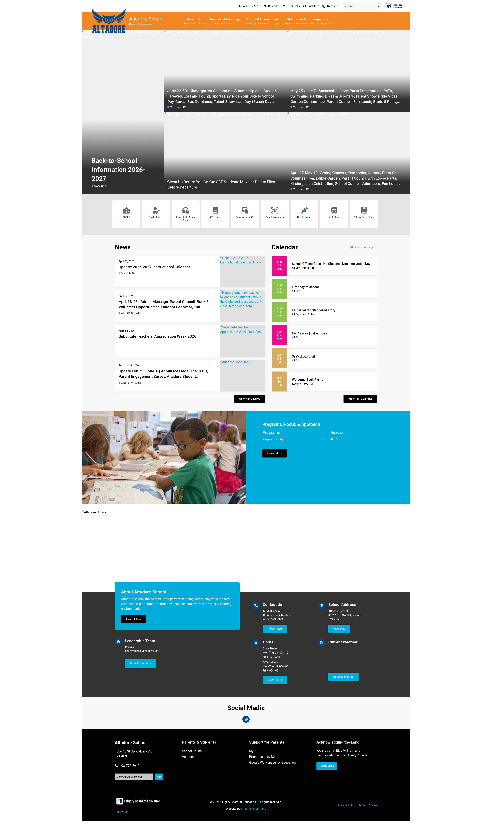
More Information (141, 663)
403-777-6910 (275, 611)
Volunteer (189, 757)
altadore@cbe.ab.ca (279, 615)
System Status (367, 805)
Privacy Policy (346, 805)
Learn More (274, 453)
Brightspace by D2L (263, 757)
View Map (339, 628)
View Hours (275, 680)
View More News (249, 398)
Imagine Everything (253, 808)
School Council (192, 751)
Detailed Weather (344, 676)
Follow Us (121, 811)
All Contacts (275, 628)
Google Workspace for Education (272, 762)
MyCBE (254, 751)
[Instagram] (246, 719)
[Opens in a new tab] (395, 6)
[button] (127, 766)
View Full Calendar (360, 398)
